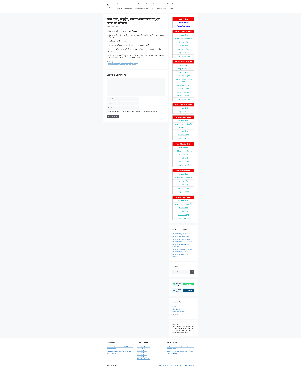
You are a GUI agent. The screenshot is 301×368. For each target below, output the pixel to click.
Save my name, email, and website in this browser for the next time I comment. (133, 111)
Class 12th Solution (129, 4)
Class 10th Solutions (143, 349)
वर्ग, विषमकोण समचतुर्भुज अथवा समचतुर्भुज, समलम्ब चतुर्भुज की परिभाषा (122, 64)
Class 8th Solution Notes (173, 4)
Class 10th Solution (142, 4)
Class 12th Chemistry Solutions (182, 242)
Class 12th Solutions (143, 347)
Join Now (189, 284)
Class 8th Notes (142, 353)
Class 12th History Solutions (181, 252)
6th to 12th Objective (143, 359)
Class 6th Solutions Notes (142, 8)
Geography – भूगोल (184, 76)
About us (161, 365)
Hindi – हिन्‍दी (184, 46)
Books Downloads (178, 312)
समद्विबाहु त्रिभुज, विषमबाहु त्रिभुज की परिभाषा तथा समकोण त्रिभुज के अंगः (123, 63)
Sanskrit (110, 61)
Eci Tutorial (110, 6)
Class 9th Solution (158, 4)
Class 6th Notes (142, 357)
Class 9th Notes (142, 351)
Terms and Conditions (181, 365)
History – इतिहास (183, 72)
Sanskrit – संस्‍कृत (183, 49)
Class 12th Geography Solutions (182, 249)
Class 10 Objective (183, 56)
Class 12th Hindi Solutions (180, 236)
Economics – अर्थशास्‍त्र (183, 85)
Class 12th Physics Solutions (181, 239)
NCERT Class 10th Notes (159, 8)
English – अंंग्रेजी (184, 53)
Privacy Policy (169, 365)
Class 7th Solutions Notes (124, 8)
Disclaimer (191, 365)
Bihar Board (176, 309)
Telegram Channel (183, 22)
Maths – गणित (183, 42)
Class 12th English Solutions (181, 234)
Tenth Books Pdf (177, 314)
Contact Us (172, 8)
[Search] (192, 272)
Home (119, 4)
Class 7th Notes (142, 355)
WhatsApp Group (183, 26)
